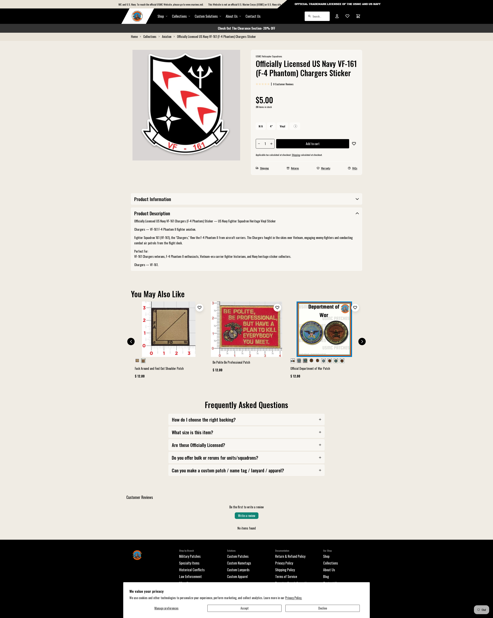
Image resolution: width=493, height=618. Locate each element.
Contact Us (253, 16)
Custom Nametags (239, 562)
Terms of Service (286, 576)
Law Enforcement (190, 576)
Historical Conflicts (192, 569)
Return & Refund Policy (290, 556)
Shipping (296, 154)
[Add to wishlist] (354, 143)
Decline (322, 608)
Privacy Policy (284, 562)
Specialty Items (189, 562)
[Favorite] (347, 16)
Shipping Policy (285, 569)
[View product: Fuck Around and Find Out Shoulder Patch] (169, 341)
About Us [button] (231, 16)
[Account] (337, 16)
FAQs (354, 168)
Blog (326, 576)
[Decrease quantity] (259, 143)
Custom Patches (237, 556)
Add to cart (312, 143)
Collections (179, 16)
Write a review (246, 515)
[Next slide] (362, 341)
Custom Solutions (206, 16)
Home (134, 36)
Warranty (325, 168)
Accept (245, 608)
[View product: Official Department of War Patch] (324, 341)
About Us (329, 569)
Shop (161, 16)
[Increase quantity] (271, 143)
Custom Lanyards (238, 569)
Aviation (166, 36)
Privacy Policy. (293, 597)
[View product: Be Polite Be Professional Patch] (246, 338)
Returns (295, 168)
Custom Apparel (237, 576)
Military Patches (189, 556)
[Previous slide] (131, 341)
